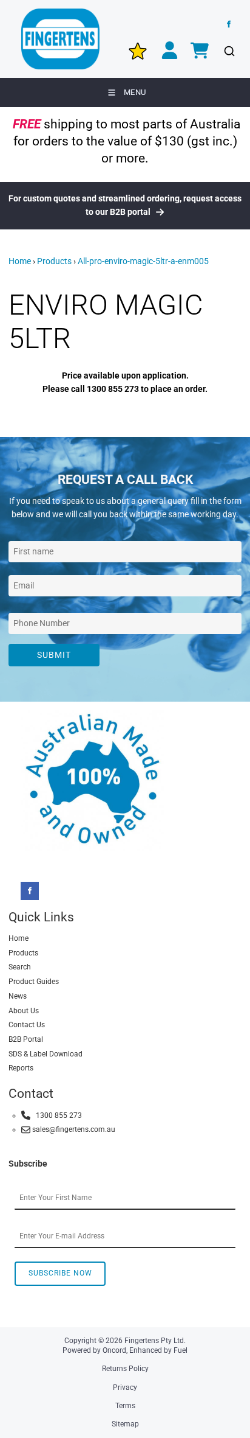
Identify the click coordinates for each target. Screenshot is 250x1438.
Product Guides (33, 981)
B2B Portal (25, 1039)
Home (19, 261)
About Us (23, 1011)
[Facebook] (229, 24)
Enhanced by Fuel (158, 1350)
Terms (125, 1405)
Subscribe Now (60, 1273)
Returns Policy (125, 1368)
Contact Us (26, 1025)
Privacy (125, 1387)
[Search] (229, 51)
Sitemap (125, 1424)
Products (54, 261)
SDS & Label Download (45, 1054)
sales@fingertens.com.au (72, 1129)
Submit (54, 655)
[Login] (169, 51)
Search (19, 967)
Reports (20, 1068)
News (17, 996)
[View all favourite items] (138, 51)
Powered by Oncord (94, 1350)
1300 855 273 (56, 1115)
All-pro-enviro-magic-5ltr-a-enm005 (143, 261)
